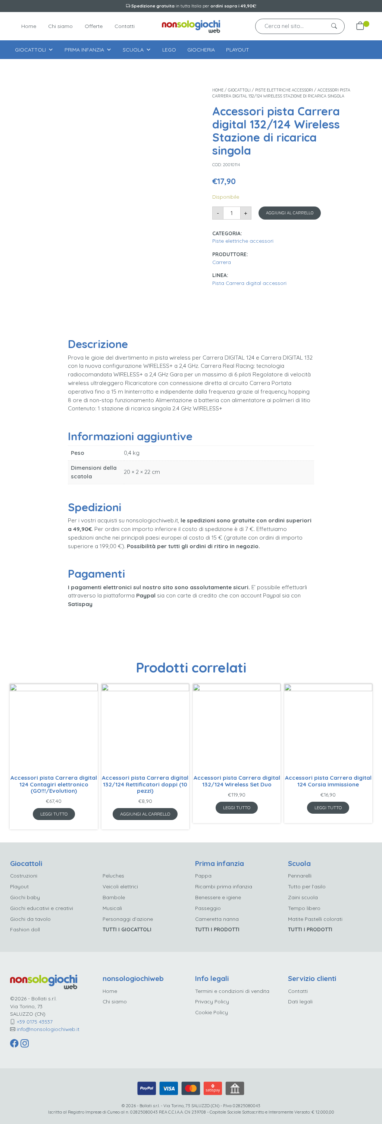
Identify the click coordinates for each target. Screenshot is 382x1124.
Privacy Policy (212, 1001)
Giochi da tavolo (30, 919)
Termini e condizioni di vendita (232, 991)
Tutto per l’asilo (307, 886)
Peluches (113, 875)
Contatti (125, 26)
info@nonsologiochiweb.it (48, 1029)
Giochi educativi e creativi (41, 908)
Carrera (221, 262)
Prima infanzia (84, 49)
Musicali (112, 908)
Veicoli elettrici (120, 886)
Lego (169, 49)
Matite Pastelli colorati (315, 919)
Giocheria (201, 49)
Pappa (203, 875)
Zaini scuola (303, 897)
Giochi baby (25, 897)
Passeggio (208, 908)
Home (28, 26)
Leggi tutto (54, 814)
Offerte (94, 26)
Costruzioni (23, 875)
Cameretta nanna (217, 919)
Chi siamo (60, 26)
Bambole (114, 897)
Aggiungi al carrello (289, 212)
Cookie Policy (211, 1012)
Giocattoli (30, 49)
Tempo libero (304, 908)
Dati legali (300, 1001)
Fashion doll (25, 929)
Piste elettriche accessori (284, 90)
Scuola (133, 49)
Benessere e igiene (218, 897)
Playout (237, 49)
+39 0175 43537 (35, 1021)
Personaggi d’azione (128, 919)
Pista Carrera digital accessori (249, 283)
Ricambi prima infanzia (223, 886)
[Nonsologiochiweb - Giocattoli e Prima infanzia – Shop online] (191, 25)
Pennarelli (299, 875)
